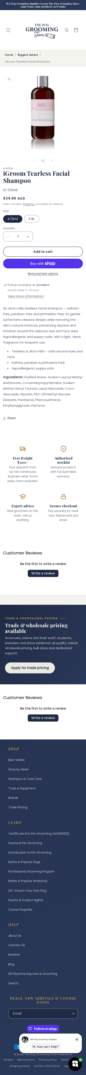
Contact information (47, 1066)
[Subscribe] (72, 1014)
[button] (8, 30)
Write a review (43, 573)
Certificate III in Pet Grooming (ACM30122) (39, 833)
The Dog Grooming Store (40, 1054)
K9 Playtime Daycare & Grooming (32, 974)
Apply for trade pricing (30, 668)
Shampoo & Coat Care (25, 779)
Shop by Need (18, 769)
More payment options (43, 273)
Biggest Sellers (28, 55)
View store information (26, 296)
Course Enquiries (20, 909)
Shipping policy (20, 1066)
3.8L (32, 219)
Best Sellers (16, 760)
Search (13, 983)
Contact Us (16, 945)
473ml (13, 219)
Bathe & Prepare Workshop (27, 881)
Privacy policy (48, 1059)
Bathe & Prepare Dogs (24, 862)
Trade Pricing (17, 807)
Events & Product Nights (25, 900)
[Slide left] (33, 160)
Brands (13, 798)
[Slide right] (52, 160)
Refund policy (26, 1059)
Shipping (28, 204)
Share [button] (11, 418)
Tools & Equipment (22, 788)
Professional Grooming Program (31, 871)
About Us (14, 936)
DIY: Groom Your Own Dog (27, 891)
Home (9, 55)
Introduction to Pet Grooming (29, 852)
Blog (11, 964)
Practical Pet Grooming (25, 843)
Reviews (14, 954)
